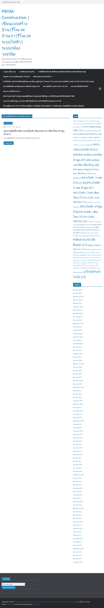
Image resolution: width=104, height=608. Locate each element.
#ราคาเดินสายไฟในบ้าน (80, 225)
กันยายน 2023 (77, 300)
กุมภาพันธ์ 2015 (78, 538)
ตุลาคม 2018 (77, 424)
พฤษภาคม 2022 (78, 337)
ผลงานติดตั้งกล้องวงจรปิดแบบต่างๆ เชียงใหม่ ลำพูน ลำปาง (21, 86)
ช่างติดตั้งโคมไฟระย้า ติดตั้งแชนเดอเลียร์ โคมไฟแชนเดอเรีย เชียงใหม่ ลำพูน (62, 72)
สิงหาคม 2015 (77, 518)
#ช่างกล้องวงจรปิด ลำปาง (86, 149)
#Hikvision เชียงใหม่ (90, 121)
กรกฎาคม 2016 (78, 488)
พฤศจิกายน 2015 (78, 508)
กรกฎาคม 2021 (78, 354)
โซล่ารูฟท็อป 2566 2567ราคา (43, 106)
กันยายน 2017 (77, 444)
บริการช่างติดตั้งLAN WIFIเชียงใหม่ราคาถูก (90, 268)
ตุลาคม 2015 (77, 512)
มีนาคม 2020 (77, 377)
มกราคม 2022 (77, 347)
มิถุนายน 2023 (77, 310)
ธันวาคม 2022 (77, 320)
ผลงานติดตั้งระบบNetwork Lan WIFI (55, 86)
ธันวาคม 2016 (77, 471)
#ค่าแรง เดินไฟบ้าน (82, 137)
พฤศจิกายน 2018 (78, 421)
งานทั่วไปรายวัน (8, 123)
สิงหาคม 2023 (77, 303)
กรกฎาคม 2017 (78, 448)
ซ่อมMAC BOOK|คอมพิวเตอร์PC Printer (16, 76)
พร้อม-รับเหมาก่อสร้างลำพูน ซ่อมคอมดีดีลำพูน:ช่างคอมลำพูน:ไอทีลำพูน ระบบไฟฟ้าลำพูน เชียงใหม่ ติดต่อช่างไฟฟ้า (39, 96)
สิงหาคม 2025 (77, 290)
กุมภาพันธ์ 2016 (78, 502)
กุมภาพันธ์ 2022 (78, 344)
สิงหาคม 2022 (77, 330)
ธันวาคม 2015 (77, 505)
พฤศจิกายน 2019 (78, 387)
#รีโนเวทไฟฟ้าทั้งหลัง (88, 227)
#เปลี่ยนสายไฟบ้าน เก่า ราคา (82, 252)
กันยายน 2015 (77, 515)
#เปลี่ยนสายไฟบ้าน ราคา (93, 249)
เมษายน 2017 (77, 458)
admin (19, 127)
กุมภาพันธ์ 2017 (78, 465)
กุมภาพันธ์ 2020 (78, 381)
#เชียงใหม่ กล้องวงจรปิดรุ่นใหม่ (81, 235)
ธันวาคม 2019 (77, 384)
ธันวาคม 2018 (77, 418)
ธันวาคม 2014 (77, 545)
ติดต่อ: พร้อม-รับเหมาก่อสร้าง (42, 76)
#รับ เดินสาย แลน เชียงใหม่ (94, 221)
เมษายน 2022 (77, 340)
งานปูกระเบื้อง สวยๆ (9, 72)
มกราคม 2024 (77, 293)
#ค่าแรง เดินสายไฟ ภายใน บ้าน (91, 131)
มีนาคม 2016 (77, 498)
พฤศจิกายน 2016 (78, 475)
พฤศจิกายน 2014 (78, 549)
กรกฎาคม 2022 (78, 333)
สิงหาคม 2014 (77, 559)
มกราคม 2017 (77, 468)
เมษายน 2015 (77, 532)
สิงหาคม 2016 (77, 485)
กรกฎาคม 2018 (78, 431)
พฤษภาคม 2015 (78, 528)
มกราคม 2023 (77, 317)
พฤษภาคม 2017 (78, 454)
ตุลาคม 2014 (77, 552)
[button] (52, 76)
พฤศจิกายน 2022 (78, 323)
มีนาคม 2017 (77, 461)
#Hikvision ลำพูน (78, 121)
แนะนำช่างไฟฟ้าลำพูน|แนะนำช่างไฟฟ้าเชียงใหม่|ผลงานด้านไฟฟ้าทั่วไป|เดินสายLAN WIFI (32, 101)
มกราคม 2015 (77, 542)
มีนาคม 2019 (77, 407)
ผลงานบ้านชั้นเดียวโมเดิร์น (79, 86)
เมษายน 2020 (77, 374)
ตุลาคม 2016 (77, 478)
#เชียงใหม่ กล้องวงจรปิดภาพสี (90, 233)
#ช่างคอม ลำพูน (83, 169)
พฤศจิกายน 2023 (78, 297)
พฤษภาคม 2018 (78, 438)
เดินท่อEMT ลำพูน (78, 272)
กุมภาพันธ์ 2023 (78, 313)
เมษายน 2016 (77, 495)
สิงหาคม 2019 (77, 397)
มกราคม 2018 (77, 441)
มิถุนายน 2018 (77, 434)
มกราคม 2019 (77, 414)
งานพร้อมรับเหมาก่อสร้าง (27, 72)
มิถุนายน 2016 (77, 491)
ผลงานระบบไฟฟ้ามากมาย (11, 91)
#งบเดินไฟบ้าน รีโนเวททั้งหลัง (86, 140)
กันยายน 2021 (77, 350)
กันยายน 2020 (77, 367)
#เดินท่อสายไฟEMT (95, 235)
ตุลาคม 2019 (77, 391)
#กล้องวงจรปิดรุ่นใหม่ (87, 123)
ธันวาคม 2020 (77, 360)
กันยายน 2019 (77, 394)
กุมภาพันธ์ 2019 (78, 411)
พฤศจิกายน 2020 (78, 364)
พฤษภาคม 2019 (78, 404)
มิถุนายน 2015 (77, 525)
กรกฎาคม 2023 (78, 307)
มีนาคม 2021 (77, 357)
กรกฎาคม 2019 (78, 401)
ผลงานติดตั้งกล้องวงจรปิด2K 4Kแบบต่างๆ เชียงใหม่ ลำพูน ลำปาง (34, 132)
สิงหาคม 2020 (77, 370)
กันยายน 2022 (77, 327)
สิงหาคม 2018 (77, 428)
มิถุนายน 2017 (77, 451)
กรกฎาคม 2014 (78, 562)
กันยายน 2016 (77, 481)
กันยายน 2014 (77, 555)
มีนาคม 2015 (77, 535)
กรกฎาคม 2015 (78, 522)
